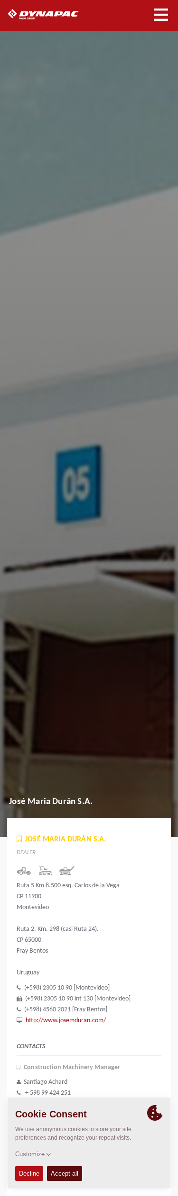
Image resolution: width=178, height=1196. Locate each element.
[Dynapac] (54, 14)
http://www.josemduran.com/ (66, 1020)
